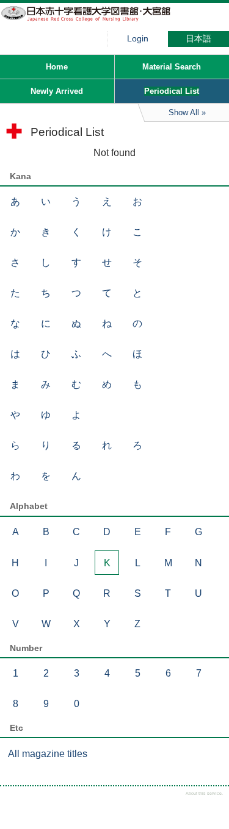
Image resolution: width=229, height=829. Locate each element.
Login (137, 38)
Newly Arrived (57, 91)
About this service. (204, 793)
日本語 (198, 38)
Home (57, 66)
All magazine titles (47, 754)
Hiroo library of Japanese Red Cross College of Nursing (91, 21)
